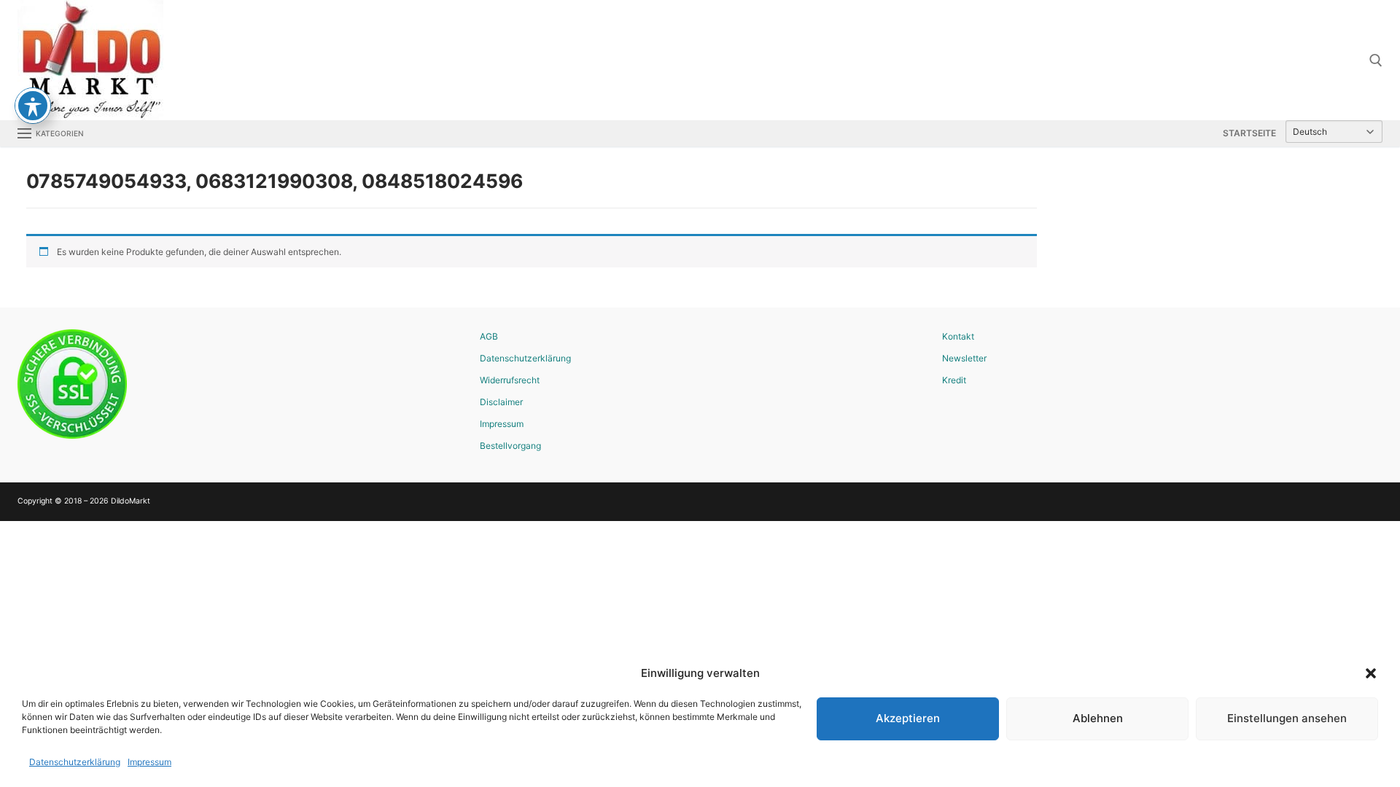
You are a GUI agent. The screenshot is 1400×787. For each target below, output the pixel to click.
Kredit (954, 380)
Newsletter (964, 358)
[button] (1371, 673)
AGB (489, 336)
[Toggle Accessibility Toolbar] (32, 105)
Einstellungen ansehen (1287, 718)
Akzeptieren (908, 718)
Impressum (149, 761)
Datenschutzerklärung (74, 761)
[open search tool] (1375, 60)
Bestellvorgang (510, 445)
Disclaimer (501, 401)
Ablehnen (1098, 718)
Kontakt (958, 336)
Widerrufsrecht (510, 380)
